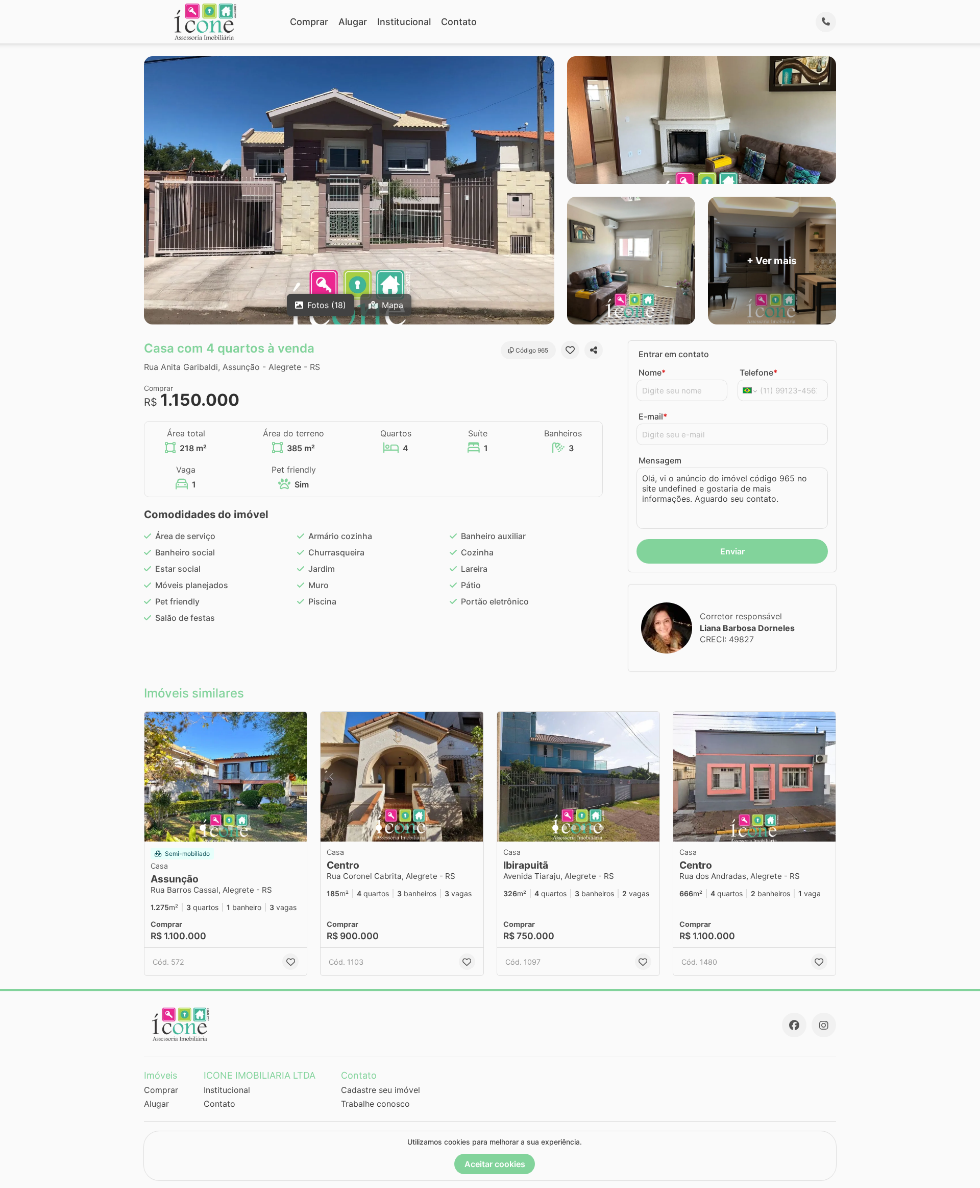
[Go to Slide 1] (203, 828)
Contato (459, 21)
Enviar (732, 551)
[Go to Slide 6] (248, 827)
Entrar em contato (674, 354)
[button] (225, 777)
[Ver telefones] (826, 22)
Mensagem (660, 460)
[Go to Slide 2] (211, 827)
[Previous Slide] (155, 777)
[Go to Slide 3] (221, 827)
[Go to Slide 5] (239, 827)
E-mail (653, 416)
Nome (652, 372)
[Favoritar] (570, 350)
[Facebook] (794, 1025)
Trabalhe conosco (375, 1104)
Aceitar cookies (494, 1164)
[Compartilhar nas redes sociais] (593, 350)
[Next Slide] (296, 777)
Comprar (309, 21)
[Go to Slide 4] (230, 827)
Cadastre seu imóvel (380, 1090)
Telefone (758, 372)
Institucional (404, 21)
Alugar (352, 21)
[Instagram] (824, 1025)
